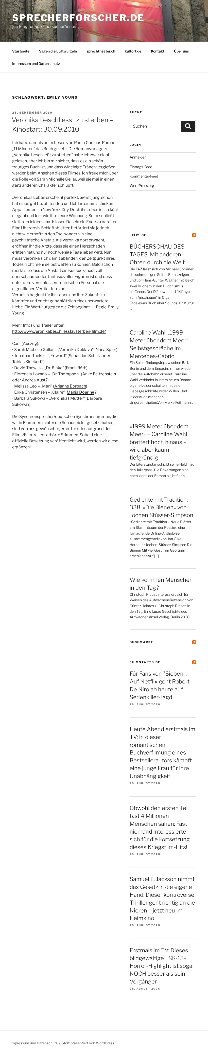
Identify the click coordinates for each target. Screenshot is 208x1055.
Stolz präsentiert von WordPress (88, 1043)
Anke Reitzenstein (99, 374)
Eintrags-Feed (141, 167)
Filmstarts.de (145, 662)
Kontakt (157, 51)
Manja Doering (80, 392)
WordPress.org (142, 185)
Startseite (20, 51)
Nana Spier (106, 349)
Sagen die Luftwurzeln (58, 51)
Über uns (181, 51)
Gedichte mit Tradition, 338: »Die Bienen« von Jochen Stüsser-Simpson (161, 507)
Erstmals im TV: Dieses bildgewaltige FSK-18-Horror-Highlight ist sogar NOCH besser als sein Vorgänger (162, 966)
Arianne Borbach (70, 386)
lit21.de (138, 235)
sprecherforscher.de (78, 17)
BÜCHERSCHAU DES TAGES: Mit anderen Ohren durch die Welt (157, 254)
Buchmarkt (141, 642)
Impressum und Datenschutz (36, 63)
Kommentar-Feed (144, 176)
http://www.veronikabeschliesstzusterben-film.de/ (59, 331)
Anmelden (138, 157)
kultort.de (133, 51)
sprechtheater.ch (100, 51)
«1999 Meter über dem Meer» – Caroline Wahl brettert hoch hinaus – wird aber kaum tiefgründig (159, 442)
